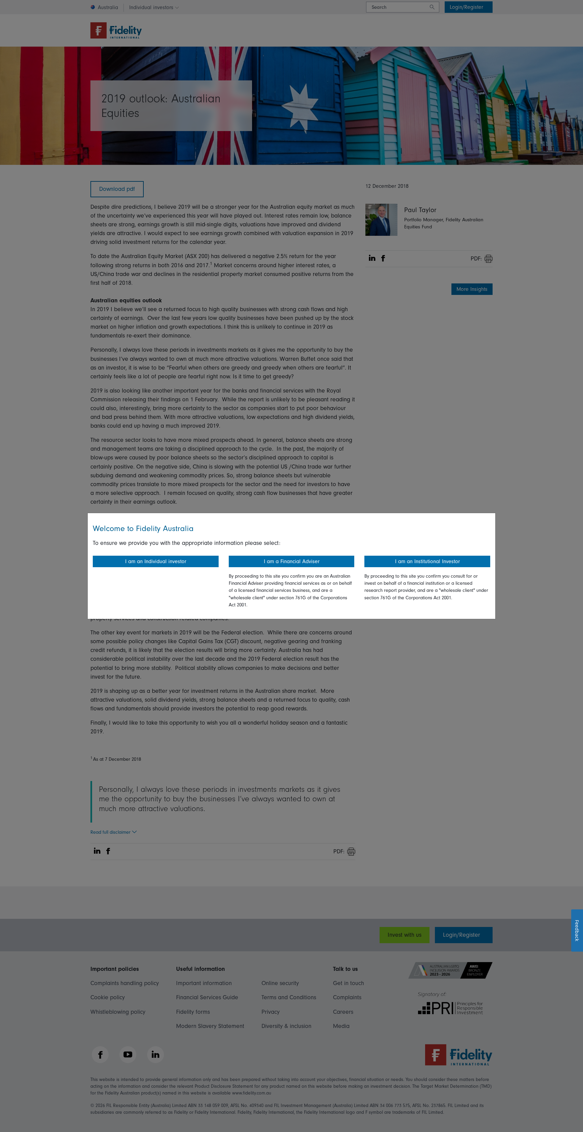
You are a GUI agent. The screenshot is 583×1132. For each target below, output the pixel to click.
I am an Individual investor (155, 561)
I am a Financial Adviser (292, 561)
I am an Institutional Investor (427, 561)
